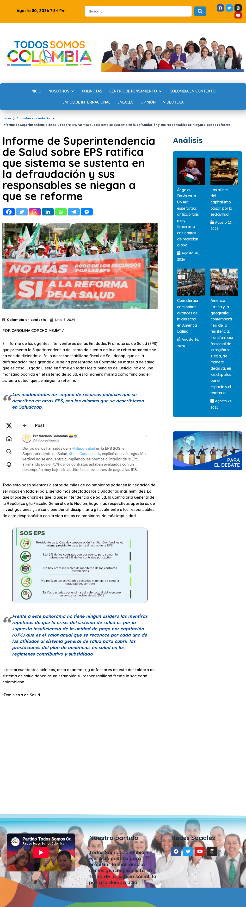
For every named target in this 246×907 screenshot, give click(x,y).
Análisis (188, 140)
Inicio (6, 118)
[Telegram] (74, 211)
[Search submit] (200, 11)
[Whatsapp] (61, 211)
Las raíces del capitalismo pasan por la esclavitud (221, 202)
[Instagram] (35, 211)
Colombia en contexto (33, 118)
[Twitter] (22, 211)
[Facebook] (9, 211)
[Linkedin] (48, 211)
